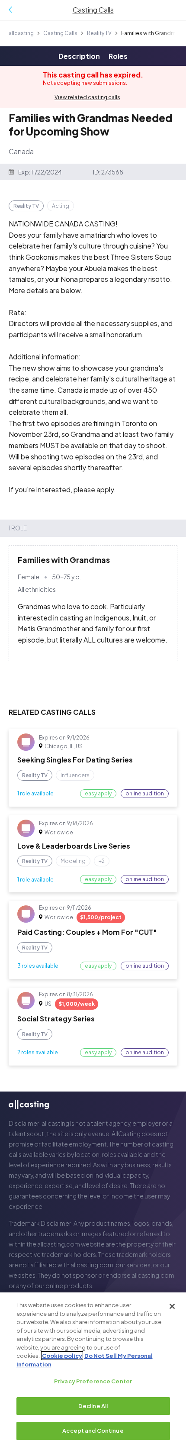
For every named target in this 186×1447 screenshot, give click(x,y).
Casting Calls (60, 33)
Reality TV (99, 33)
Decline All (93, 1405)
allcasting (21, 33)
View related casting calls (87, 97)
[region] (93, 1369)
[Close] (172, 1306)
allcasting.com (58, 1244)
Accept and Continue (92, 1430)
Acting (60, 206)
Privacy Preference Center (93, 1381)
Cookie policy (62, 1355)
